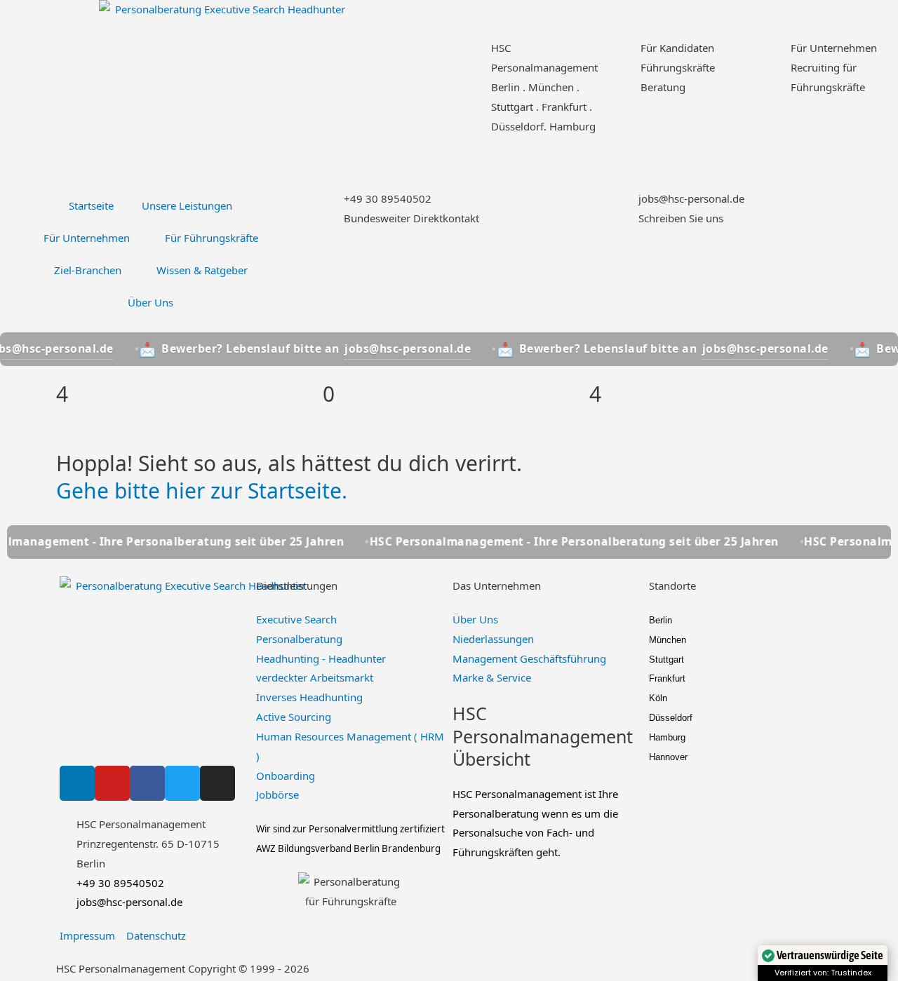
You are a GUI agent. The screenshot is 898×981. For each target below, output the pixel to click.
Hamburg (667, 737)
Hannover (668, 757)
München (667, 640)
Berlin (660, 620)
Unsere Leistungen (187, 205)
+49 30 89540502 (387, 198)
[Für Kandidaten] (623, 56)
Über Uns (150, 302)
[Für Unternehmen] (773, 56)
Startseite (91, 205)
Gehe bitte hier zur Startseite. (201, 490)
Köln (658, 698)
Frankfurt (667, 678)
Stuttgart (666, 659)
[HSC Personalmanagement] (473, 56)
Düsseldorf (670, 717)
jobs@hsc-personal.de (691, 198)
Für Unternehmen (834, 48)
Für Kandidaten (677, 48)
